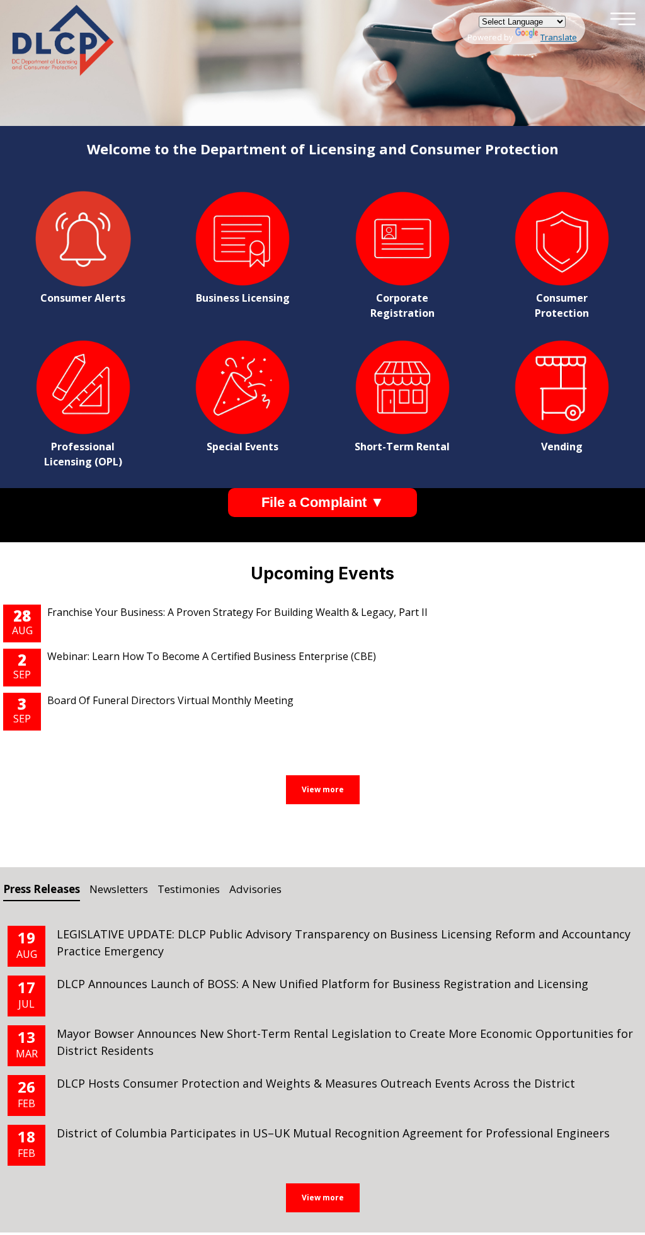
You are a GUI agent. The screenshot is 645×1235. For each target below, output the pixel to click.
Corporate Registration (402, 305)
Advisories (255, 889)
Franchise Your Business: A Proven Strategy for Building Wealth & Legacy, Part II (237, 612)
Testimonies (188, 889)
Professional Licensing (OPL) (83, 454)
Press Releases (41, 889)
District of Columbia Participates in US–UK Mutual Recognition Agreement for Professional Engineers (333, 1133)
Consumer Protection (562, 305)
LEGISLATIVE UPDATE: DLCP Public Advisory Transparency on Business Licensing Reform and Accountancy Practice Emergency (344, 942)
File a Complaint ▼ (322, 502)
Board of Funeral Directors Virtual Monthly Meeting (170, 700)
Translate (558, 37)
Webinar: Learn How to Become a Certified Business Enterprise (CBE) (211, 656)
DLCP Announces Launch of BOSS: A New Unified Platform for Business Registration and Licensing (322, 983)
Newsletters (118, 889)
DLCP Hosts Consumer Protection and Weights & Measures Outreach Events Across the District (317, 1083)
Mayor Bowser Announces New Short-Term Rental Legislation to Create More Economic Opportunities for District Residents (345, 1042)
